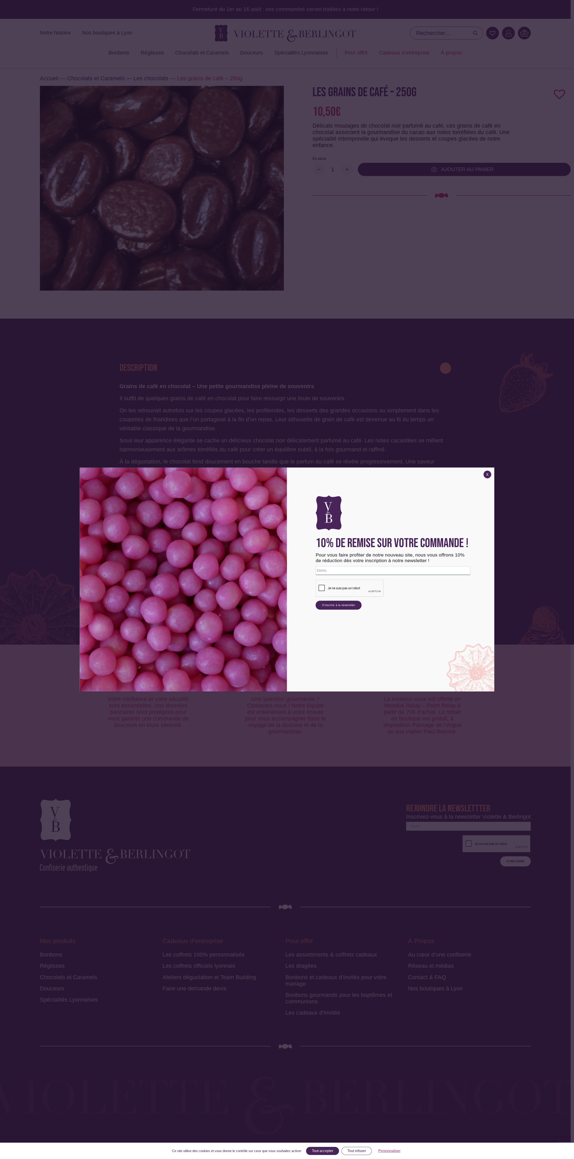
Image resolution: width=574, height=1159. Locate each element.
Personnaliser (389, 1151)
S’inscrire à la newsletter (338, 605)
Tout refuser (356, 1151)
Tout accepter (322, 1151)
